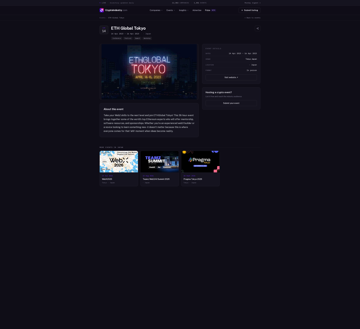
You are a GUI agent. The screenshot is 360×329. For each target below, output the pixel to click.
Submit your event (231, 103)
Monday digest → (252, 3)
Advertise (197, 10)
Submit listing (251, 10)
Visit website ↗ (231, 77)
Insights (182, 10)
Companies (155, 10)
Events (169, 10)
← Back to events (252, 18)
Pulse (210, 10)
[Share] (257, 28)
